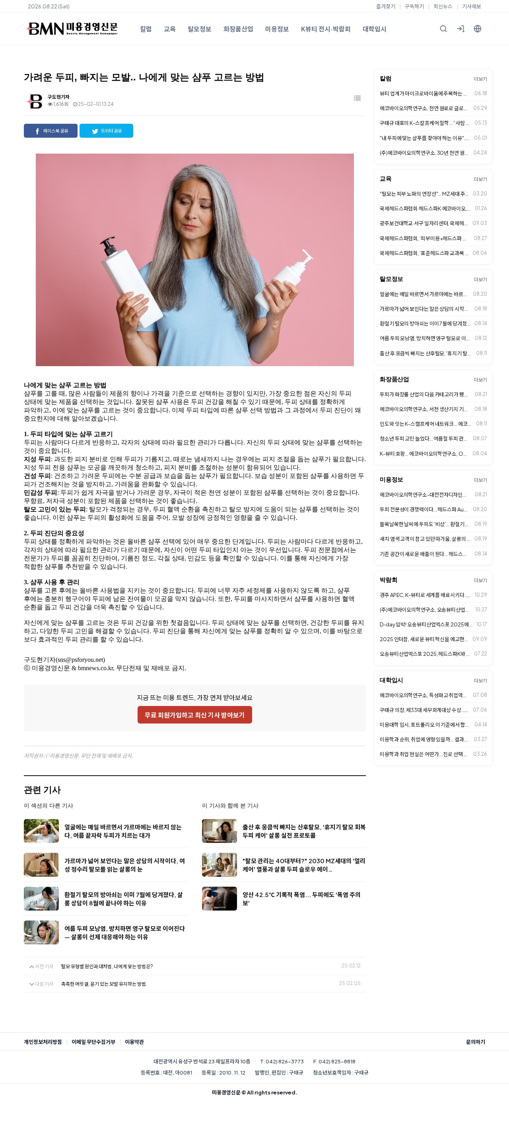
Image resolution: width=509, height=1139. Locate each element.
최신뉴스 (443, 6)
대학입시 (375, 29)
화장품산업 (238, 29)
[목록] (358, 98)
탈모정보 (200, 29)
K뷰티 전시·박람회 (326, 29)
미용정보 (277, 29)
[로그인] (460, 28)
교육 (170, 29)
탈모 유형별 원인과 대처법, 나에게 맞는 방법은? (107, 966)
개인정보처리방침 (43, 1042)
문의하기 (475, 1042)
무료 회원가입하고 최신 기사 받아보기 (195, 715)
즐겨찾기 (385, 6)
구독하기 (414, 6)
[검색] (443, 28)
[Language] (477, 28)
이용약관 (134, 1042)
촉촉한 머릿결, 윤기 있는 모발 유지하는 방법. (104, 984)
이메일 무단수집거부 (93, 1042)
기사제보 (471, 6)
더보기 (480, 79)
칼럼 (146, 29)
